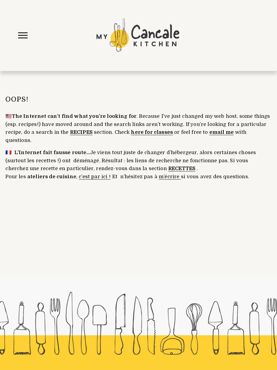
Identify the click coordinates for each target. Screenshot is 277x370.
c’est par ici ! (94, 176)
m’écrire (170, 176)
